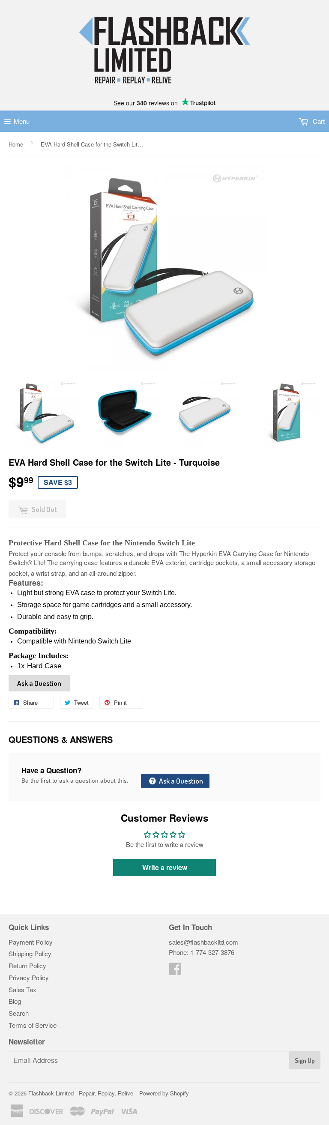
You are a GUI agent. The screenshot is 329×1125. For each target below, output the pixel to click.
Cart (318, 121)
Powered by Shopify (164, 1093)
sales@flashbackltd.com (203, 941)
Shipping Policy (30, 953)
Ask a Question (39, 683)
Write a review (164, 867)
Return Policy (27, 965)
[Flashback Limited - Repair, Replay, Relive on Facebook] (175, 970)
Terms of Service (33, 1024)
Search (19, 1012)
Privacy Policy (29, 977)
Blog (15, 1000)
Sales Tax (22, 989)
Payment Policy (31, 941)
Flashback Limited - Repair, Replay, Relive (80, 1093)
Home (16, 144)
